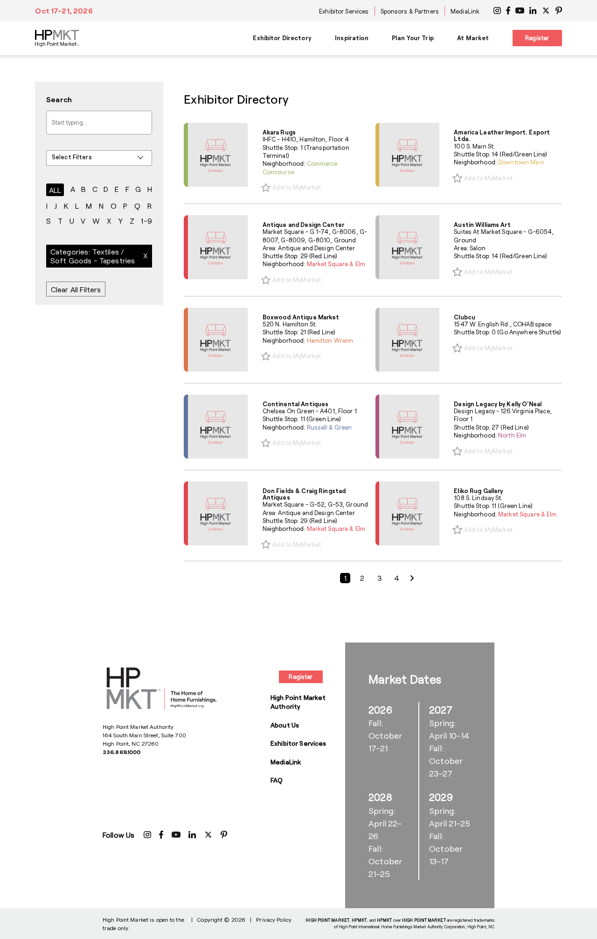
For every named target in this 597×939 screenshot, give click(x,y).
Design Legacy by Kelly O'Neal (497, 404)
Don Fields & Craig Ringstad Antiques (304, 494)
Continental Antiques (296, 404)
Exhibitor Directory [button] (282, 38)
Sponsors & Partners (410, 11)
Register (537, 38)
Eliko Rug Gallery (478, 490)
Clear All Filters (76, 289)
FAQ (277, 780)
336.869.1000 (121, 751)
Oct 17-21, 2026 (63, 10)
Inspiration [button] (351, 38)
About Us (285, 725)
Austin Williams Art (482, 224)
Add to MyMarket (296, 187)
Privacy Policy (274, 919)
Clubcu (464, 317)
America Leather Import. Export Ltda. (502, 135)
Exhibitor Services (343, 11)
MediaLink (465, 11)
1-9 (146, 220)
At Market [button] (473, 38)
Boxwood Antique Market (301, 317)
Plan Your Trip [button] (413, 38)
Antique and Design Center (303, 224)
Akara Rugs (279, 132)
